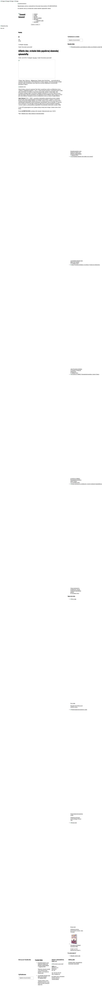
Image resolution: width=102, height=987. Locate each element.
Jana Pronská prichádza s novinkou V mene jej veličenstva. (76, 370)
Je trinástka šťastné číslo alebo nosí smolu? (76, 261)
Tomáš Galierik (55, 979)
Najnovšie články (71, 44)
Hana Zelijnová (32, 113)
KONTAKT (36, 22)
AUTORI (35, 16)
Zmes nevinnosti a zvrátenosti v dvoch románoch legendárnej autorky (75, 590)
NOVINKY (36, 19)
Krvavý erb (73, 927)
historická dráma (40, 113)
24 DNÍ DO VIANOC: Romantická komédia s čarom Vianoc (75, 480)
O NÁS (35, 15)
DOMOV (36, 14)
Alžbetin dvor (34, 80)
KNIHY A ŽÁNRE (38, 18)
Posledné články (39, 960)
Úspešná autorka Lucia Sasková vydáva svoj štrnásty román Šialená (75, 153)
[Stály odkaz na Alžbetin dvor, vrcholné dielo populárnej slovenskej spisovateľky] (36, 78)
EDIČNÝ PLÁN (39, 20)
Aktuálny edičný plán (75, 956)
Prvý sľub (72, 703)
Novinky (26, 44)
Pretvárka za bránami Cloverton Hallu (75, 946)
